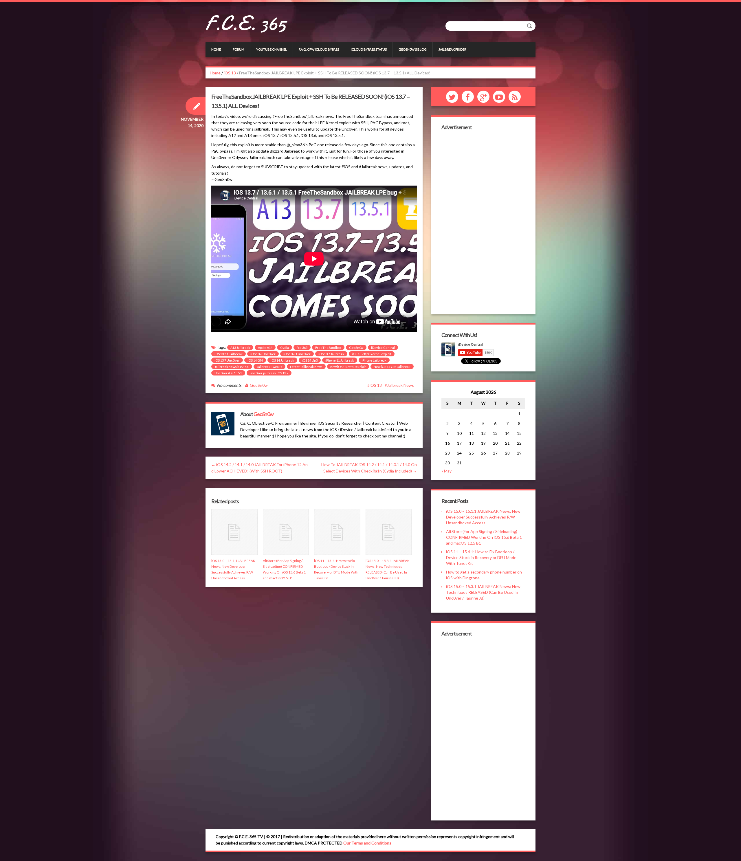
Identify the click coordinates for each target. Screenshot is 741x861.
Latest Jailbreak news (306, 367)
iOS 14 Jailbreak (282, 360)
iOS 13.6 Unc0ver (263, 354)
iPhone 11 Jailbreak (339, 360)
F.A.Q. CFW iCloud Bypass (319, 49)
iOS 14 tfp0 (310, 360)
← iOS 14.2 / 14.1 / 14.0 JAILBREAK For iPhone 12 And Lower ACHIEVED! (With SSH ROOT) (259, 467)
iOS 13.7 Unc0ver (227, 360)
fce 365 (302, 347)
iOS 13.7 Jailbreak (331, 354)
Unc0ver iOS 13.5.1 (228, 373)
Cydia (284, 347)
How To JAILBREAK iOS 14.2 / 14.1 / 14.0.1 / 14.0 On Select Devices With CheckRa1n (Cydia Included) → (369, 467)
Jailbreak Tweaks (269, 367)
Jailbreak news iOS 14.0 (231, 367)
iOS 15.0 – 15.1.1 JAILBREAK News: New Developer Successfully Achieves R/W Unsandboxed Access (483, 517)
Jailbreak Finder (452, 49)
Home (216, 49)
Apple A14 (265, 347)
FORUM (238, 49)
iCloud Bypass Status (369, 49)
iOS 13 (230, 72)
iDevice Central (383, 347)
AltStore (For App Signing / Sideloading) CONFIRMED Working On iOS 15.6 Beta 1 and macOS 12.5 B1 (484, 537)
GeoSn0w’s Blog (413, 49)
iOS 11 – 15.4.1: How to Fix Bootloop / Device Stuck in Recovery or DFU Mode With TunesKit (481, 557)
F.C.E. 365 (246, 23)
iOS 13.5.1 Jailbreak (228, 354)
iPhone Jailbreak (374, 360)
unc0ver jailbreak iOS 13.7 (269, 373)
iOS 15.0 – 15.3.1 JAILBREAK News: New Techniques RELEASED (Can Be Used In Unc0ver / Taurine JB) (483, 592)
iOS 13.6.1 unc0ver (297, 354)
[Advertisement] (483, 221)
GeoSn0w (356, 347)
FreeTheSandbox (328, 347)
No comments (229, 385)
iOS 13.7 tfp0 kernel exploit (371, 354)
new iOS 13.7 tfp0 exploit (348, 367)
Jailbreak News (400, 385)
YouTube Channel (271, 49)
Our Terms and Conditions (367, 842)
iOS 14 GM (255, 360)
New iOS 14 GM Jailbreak (392, 367)
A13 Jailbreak (240, 347)
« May (446, 470)
